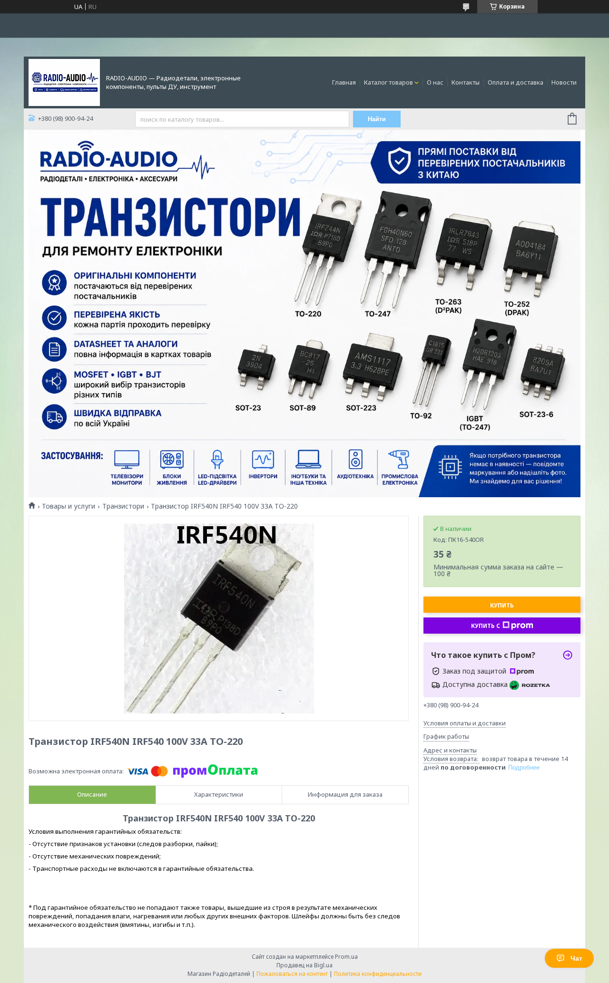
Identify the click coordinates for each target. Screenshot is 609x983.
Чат (576, 958)
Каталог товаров (388, 82)
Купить (502, 605)
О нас (435, 82)
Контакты (466, 82)
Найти (377, 119)
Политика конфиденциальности (378, 974)
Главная (344, 82)
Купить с (485, 626)
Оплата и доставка (515, 82)
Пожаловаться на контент (292, 974)
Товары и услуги (68, 506)
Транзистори (123, 506)
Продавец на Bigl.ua (304, 965)
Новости (564, 82)
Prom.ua (346, 957)
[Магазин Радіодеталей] (64, 81)
